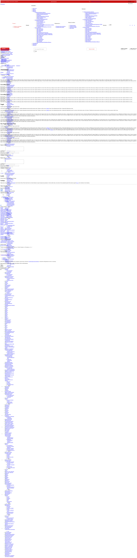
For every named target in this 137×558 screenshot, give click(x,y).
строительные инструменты (33, 261)
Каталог (1, 207)
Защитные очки (3, 218)
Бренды (1, 223)
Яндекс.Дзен (5, 259)
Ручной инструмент (4, 212)
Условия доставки (3, 237)
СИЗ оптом (2, 216)
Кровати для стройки (4, 210)
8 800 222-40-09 (124, 48)
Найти (2, 265)
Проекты (2, 228)
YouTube (4, 257)
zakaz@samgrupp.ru (54, 1)
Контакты (2, 222)
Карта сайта (2, 231)
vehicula (47, 108)
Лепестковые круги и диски (5, 214)
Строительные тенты (4, 209)
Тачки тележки (3, 211)
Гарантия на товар (3, 238)
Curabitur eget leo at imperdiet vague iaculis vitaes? (9, 112)
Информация (2, 224)
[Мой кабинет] (0, 64)
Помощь (1, 234)
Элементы (6, 201)
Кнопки (6, 199)
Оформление (7, 198)
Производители (3, 229)
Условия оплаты (3, 236)
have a (77, 182)
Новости (2, 226)
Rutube (4, 258)
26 (2, 173)
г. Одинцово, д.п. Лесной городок (96, 1)
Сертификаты (2, 221)
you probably (13, 182)
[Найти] (34, 51)
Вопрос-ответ (2, 230)
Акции (1, 208)
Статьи (1, 227)
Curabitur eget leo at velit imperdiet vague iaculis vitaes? (9, 106)
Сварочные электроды (4, 215)
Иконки (6, 200)
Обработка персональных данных (6, 233)
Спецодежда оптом (3, 217)
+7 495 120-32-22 (133, 48)
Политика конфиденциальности (6, 232)
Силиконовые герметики (5, 213)
